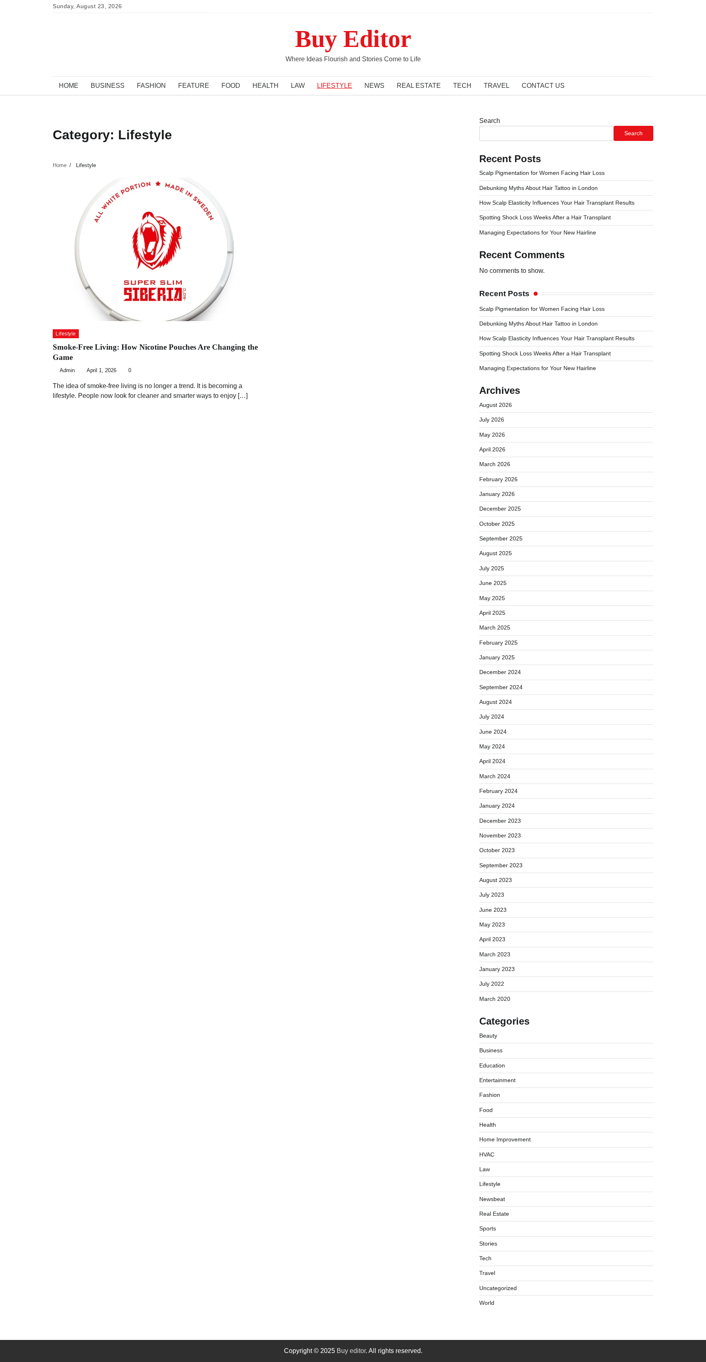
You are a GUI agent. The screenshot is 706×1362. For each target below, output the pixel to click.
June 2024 (493, 731)
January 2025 (497, 657)
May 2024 (492, 746)
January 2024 (497, 805)
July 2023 (491, 894)
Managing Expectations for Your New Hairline (537, 232)
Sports (487, 1228)
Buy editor (351, 1350)
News (374, 85)
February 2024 (498, 791)
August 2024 (495, 702)
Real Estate (419, 85)
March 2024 (494, 776)
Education (492, 1065)
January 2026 (497, 494)
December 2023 (500, 820)
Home (68, 85)
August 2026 (495, 405)
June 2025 (493, 583)
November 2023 (500, 835)
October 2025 (497, 523)
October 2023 (497, 850)
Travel (496, 85)
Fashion (151, 85)
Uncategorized (498, 1288)
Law (298, 85)
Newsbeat (492, 1199)
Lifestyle (334, 85)
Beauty (488, 1035)
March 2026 (494, 464)
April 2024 (492, 761)
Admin (67, 370)
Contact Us (543, 85)
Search (489, 120)
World (486, 1302)
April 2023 (492, 939)
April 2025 (492, 613)
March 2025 (494, 627)
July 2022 (491, 983)
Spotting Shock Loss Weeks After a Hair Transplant (545, 217)
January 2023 (497, 969)
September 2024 (501, 687)
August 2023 (495, 880)
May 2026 (492, 434)
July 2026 (491, 419)
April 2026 (492, 449)
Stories (488, 1243)
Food (230, 85)
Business (108, 85)
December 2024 (500, 672)
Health (265, 85)
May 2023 (492, 924)
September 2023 (501, 865)
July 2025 (491, 568)
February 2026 (498, 479)
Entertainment (497, 1080)
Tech (462, 85)
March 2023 (494, 954)
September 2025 (501, 538)
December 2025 (500, 508)
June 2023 (493, 910)
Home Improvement (505, 1139)
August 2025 (495, 553)
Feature (193, 85)
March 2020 (494, 999)
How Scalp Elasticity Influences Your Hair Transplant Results (557, 202)
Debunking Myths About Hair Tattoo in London (538, 188)
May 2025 (492, 598)
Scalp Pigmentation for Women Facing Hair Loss (542, 173)
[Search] (643, 86)
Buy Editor (353, 38)
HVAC (486, 1154)
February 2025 (498, 642)
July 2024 (491, 716)
